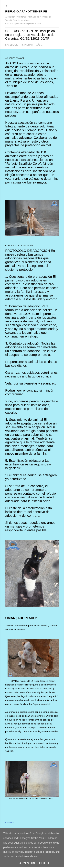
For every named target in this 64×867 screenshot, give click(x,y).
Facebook (11, 44)
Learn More (26, 863)
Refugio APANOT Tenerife (26, 11)
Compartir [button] (9, 822)
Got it (44, 863)
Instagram (26, 44)
